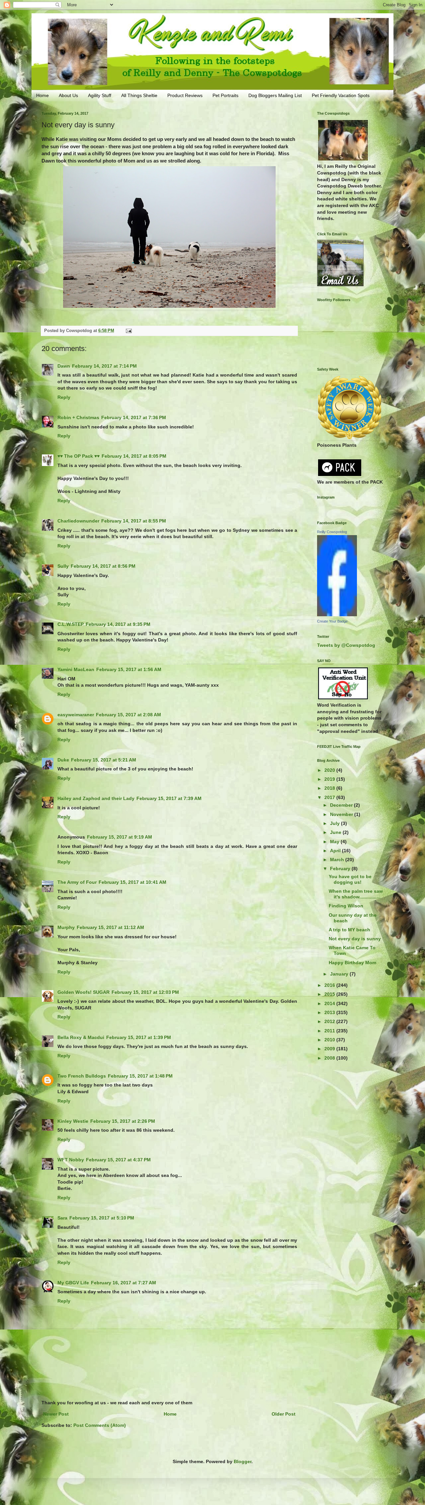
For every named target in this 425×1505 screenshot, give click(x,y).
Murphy (66, 927)
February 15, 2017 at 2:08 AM (128, 714)
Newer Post (56, 1414)
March (337, 859)
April (336, 850)
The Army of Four (77, 882)
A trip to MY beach (349, 929)
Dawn (63, 366)
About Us (68, 95)
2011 (330, 1030)
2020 (330, 770)
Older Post (284, 1414)
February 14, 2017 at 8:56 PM (103, 566)
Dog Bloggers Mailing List (275, 95)
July (335, 823)
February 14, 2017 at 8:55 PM (133, 520)
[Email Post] (128, 330)
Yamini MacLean (75, 669)
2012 (330, 1021)
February (341, 868)
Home (42, 95)
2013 (330, 1012)
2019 (330, 779)
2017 (330, 797)
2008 (330, 1058)
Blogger (242, 1461)
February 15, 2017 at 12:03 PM (145, 992)
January (340, 974)
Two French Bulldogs (81, 1076)
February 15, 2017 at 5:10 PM (101, 1217)
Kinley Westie (72, 1121)
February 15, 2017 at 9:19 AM (119, 837)
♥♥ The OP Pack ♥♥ (78, 456)
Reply (63, 397)
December (342, 805)
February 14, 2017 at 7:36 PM (133, 417)
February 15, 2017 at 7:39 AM (169, 798)
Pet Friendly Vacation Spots (341, 95)
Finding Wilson (346, 905)
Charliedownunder (78, 520)
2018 (330, 788)
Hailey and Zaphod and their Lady (95, 798)
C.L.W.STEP (70, 624)
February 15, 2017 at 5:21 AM (103, 759)
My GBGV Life (73, 1282)
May (335, 841)
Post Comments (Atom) (99, 1425)
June (336, 832)
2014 (330, 1003)
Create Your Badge (332, 621)
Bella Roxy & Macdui (80, 1037)
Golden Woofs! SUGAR (83, 992)
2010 (330, 1039)
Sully (63, 566)
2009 (330, 1048)
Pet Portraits (225, 95)
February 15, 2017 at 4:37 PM (118, 1159)
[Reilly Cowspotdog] (337, 614)
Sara (62, 1217)
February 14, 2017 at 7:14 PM (104, 366)
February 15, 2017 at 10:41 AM (132, 882)
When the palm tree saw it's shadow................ (356, 893)
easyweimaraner (75, 714)
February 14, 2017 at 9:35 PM (118, 624)
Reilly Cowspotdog (332, 532)
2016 (330, 985)
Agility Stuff (99, 95)
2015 (330, 994)
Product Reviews (185, 95)
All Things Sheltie (139, 95)
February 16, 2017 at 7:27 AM (123, 1282)
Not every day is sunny (355, 938)
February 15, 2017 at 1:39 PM (138, 1037)
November (342, 814)
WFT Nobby (70, 1159)
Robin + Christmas (78, 417)
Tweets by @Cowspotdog (346, 645)
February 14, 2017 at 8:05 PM (134, 456)
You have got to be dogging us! (350, 879)
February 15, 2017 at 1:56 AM (128, 669)
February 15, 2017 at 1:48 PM (140, 1076)
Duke (63, 759)
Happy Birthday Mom (352, 962)
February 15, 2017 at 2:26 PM (122, 1121)
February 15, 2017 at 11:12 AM (110, 927)
